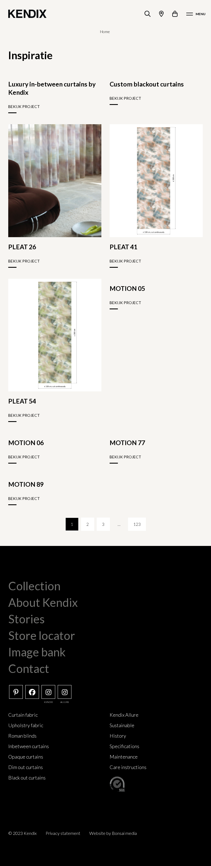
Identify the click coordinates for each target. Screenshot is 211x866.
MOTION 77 (127, 442)
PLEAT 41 (123, 247)
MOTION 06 (26, 442)
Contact (28, 668)
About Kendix (43, 602)
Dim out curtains (25, 767)
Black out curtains (27, 778)
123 (137, 524)
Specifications (124, 746)
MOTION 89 (26, 484)
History (118, 736)
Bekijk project (24, 106)
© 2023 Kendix (22, 833)
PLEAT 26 (22, 247)
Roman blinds (22, 736)
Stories (26, 619)
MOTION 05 (127, 288)
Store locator (41, 635)
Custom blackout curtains (147, 84)
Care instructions (128, 767)
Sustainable (122, 725)
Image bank (37, 652)
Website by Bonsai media (113, 833)
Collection (34, 586)
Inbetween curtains (28, 746)
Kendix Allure (124, 715)
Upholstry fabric (25, 725)
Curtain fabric (23, 715)
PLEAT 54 (22, 401)
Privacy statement (63, 833)
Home (105, 31)
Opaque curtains (25, 757)
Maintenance (124, 757)
